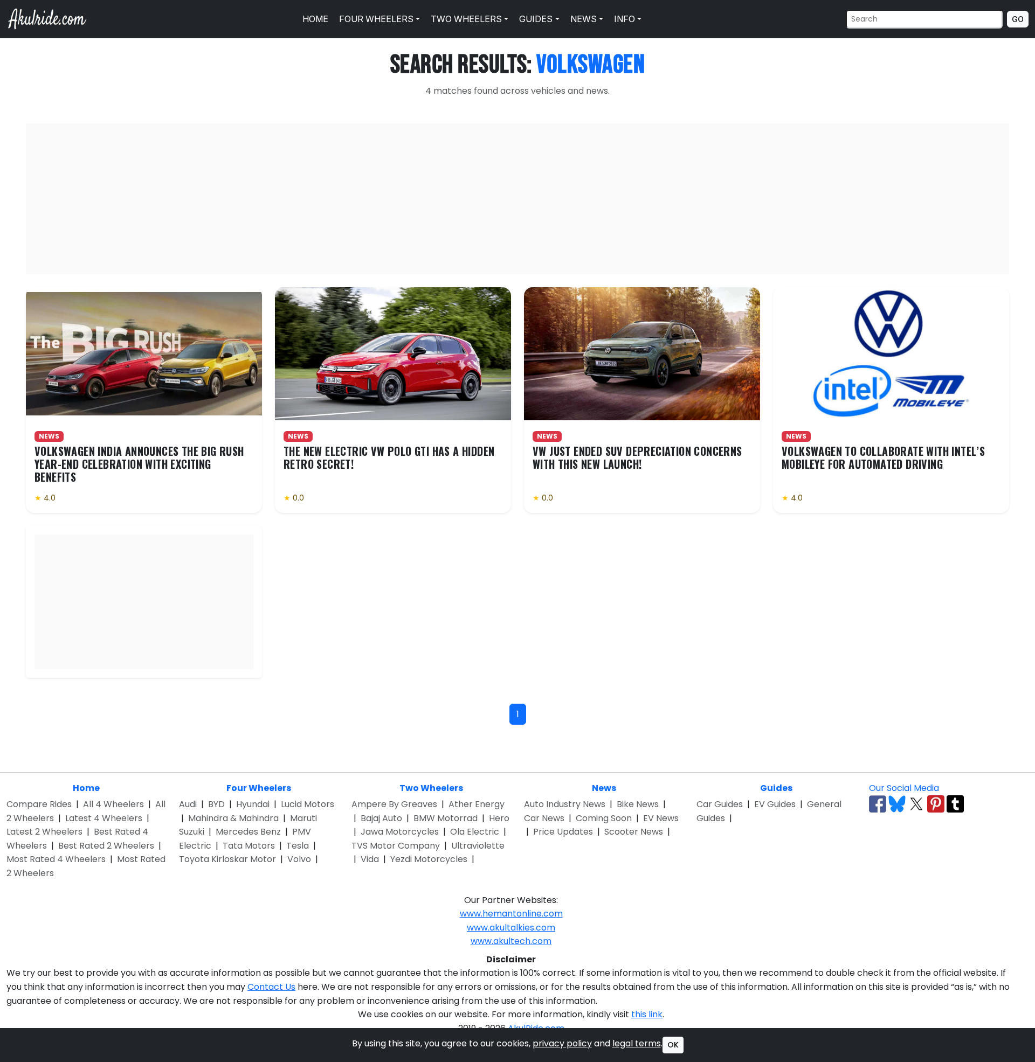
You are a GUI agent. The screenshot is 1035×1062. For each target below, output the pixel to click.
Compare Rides (39, 804)
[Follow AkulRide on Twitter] (916, 804)
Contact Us (271, 987)
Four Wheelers (258, 788)
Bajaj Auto (381, 818)
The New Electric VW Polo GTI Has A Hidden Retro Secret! (389, 457)
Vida (370, 859)
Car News (544, 818)
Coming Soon (604, 818)
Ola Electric (474, 831)
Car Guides (719, 804)
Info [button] (623, 18)
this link (647, 1014)
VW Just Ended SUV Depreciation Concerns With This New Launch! (637, 457)
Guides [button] (535, 18)
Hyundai (253, 804)
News (604, 788)
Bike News (638, 804)
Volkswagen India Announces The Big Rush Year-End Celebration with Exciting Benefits (139, 464)
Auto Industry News (564, 804)
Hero (499, 818)
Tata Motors (249, 845)
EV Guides (775, 804)
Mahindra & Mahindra (233, 818)
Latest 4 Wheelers (103, 818)
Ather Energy (476, 804)
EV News (661, 818)
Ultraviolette (478, 845)
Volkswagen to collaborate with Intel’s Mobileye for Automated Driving (883, 457)
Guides (776, 788)
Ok (673, 1044)
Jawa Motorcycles (400, 831)
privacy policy (562, 1043)
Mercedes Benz (248, 831)
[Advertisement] (517, 198)
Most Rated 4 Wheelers (56, 859)
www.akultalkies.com (511, 927)
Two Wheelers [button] (465, 18)
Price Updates (563, 831)
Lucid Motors (307, 804)
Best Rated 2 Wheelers (106, 845)
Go (1018, 19)
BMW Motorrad (445, 818)
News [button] (582, 18)
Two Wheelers (431, 788)
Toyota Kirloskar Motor (227, 859)
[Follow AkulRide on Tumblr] (955, 804)
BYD (216, 804)
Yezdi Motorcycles (428, 859)
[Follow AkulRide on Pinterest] (935, 804)
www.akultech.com (511, 941)
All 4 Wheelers (113, 804)
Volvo (299, 859)
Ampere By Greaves (394, 804)
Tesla (297, 845)
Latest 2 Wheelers (44, 831)
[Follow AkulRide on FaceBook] (877, 804)
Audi (188, 804)
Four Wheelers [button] (375, 18)
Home (314, 18)
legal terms (636, 1043)
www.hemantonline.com (511, 913)
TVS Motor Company (395, 845)
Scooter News (633, 831)
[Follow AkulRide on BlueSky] (897, 804)
